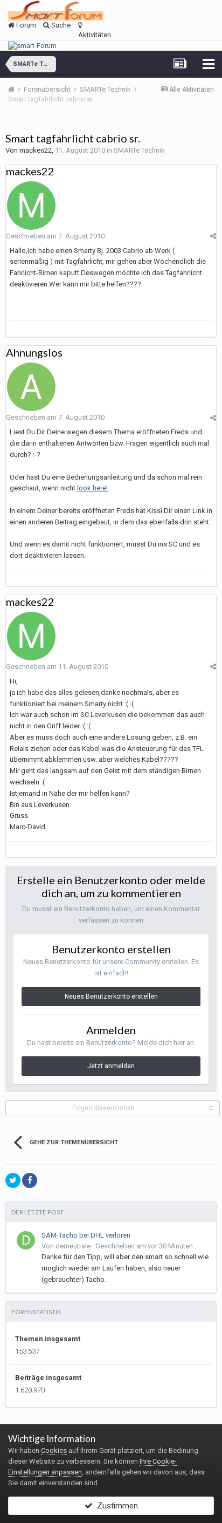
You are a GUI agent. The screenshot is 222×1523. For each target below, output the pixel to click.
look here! (92, 488)
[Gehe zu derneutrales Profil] (26, 1240)
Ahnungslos (34, 352)
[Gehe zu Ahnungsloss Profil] (31, 387)
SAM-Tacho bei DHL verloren (85, 1235)
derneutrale (73, 1246)
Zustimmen (115, 1506)
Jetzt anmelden (111, 1066)
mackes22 (35, 150)
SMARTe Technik (139, 150)
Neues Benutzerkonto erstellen (111, 996)
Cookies (54, 1450)
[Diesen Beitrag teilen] (213, 236)
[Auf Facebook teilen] (29, 1180)
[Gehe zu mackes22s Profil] (31, 205)
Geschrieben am (55, 236)
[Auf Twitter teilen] (12, 1180)
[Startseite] (15, 89)
